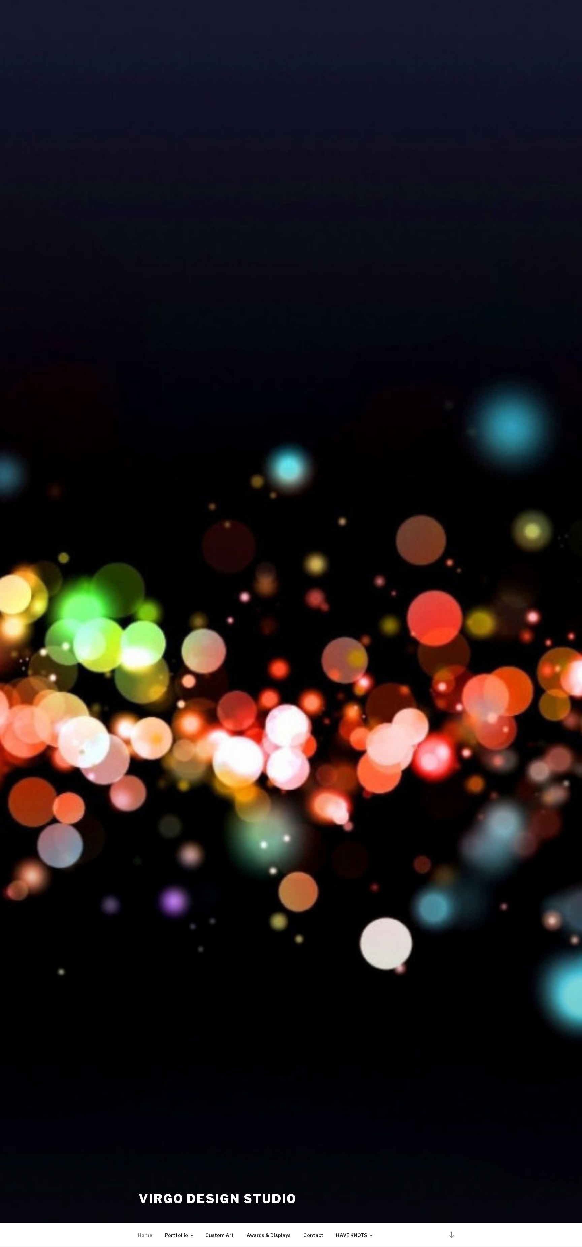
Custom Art (219, 1235)
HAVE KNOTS (351, 1235)
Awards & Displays (269, 1235)
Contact (313, 1235)
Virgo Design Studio (218, 1198)
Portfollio (176, 1235)
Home (145, 1235)
